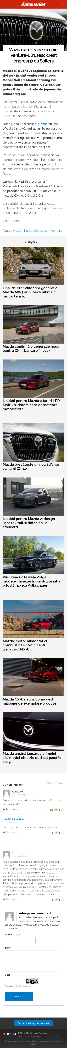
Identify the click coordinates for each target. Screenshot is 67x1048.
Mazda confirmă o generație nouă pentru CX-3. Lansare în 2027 (31, 348)
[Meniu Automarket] (63, 4)
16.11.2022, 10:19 (20, 856)
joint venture (53, 230)
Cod (7, 974)
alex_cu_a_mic (14, 819)
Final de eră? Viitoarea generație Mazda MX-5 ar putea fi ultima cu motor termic (30, 292)
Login (17, 935)
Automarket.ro (33, 4)
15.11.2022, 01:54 (11, 822)
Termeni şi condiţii (50, 1036)
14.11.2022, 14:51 (20, 795)
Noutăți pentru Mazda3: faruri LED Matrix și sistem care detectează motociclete (31, 405)
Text (7, 947)
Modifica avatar (9, 917)
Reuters (13, 221)
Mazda (43, 124)
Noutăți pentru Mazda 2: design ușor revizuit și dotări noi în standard (29, 523)
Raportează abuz (15, 809)
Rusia (28, 230)
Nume (8, 934)
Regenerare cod (27, 986)
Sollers (38, 230)
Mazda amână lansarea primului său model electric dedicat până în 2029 (32, 758)
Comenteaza (56, 783)
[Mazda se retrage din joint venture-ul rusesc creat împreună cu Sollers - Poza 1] (33, 30)
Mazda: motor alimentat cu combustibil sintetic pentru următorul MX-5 (25, 645)
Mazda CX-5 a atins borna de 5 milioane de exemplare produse (30, 701)
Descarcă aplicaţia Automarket (33, 1023)
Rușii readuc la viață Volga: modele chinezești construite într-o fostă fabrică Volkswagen (31, 581)
